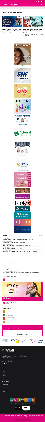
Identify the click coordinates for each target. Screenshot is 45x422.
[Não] (43, 418)
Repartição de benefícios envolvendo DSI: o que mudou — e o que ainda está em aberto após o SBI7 (20, 259)
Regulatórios (9, 265)
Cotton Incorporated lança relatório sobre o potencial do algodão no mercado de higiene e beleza (20, 269)
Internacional (5, 265)
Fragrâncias (4, 375)
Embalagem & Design (6, 271)
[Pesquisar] (39, 4)
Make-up (3, 373)
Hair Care (3, 368)
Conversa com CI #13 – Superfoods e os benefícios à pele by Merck (11, 30)
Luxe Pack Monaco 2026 (10, 317)
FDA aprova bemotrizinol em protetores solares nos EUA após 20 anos (15, 266)
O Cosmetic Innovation (5, 384)
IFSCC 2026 (8, 314)
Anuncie (3, 389)
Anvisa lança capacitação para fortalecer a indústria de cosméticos (14, 263)
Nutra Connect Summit (7, 298)
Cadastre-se (4, 388)
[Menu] (41, 4)
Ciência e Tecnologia (6, 268)
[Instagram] (8, 361)
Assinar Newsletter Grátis (22, 334)
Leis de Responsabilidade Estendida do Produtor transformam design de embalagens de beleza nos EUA (21, 272)
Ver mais (40, 235)
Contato (3, 391)
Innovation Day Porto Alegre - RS (11, 302)
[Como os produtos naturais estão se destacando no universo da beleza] (33, 21)
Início (3, 7)
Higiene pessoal (4, 377)
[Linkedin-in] (11, 361)
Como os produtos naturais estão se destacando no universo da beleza (32, 31)
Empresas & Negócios (12, 268)
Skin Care (3, 369)
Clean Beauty (4, 366)
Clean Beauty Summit (9, 278)
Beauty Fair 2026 (8, 310)
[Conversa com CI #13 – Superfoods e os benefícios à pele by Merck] (12, 21)
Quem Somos (4, 386)
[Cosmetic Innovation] (10, 4)
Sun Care (3, 371)
